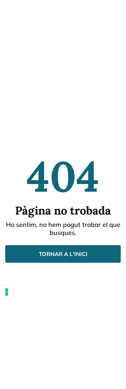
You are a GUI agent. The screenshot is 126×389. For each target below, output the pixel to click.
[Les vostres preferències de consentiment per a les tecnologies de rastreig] (6, 292)
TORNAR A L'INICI (63, 253)
